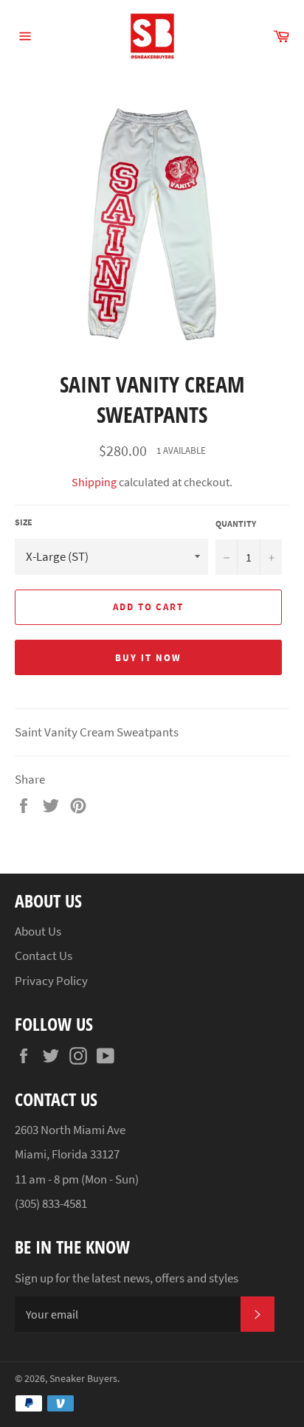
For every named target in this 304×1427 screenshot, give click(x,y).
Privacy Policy (51, 980)
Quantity (235, 523)
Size (23, 522)
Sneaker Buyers (83, 1378)
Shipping (94, 481)
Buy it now (148, 658)
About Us (38, 931)
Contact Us (43, 955)
